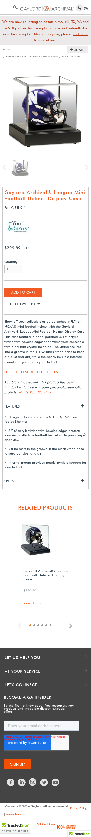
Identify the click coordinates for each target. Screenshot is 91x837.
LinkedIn (22, 782)
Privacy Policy (78, 808)
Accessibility (13, 814)
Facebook (11, 782)
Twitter (44, 782)
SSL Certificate (46, 824)
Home (6, 49)
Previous (5, 167)
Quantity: (11, 262)
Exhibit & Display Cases (43, 56)
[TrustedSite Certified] (15, 827)
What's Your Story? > (34, 392)
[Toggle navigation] (7, 7)
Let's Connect (21, 684)
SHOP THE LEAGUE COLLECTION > (31, 372)
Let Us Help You (22, 657)
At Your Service (23, 671)
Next (86, 167)
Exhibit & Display (14, 56)
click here (80, 34)
